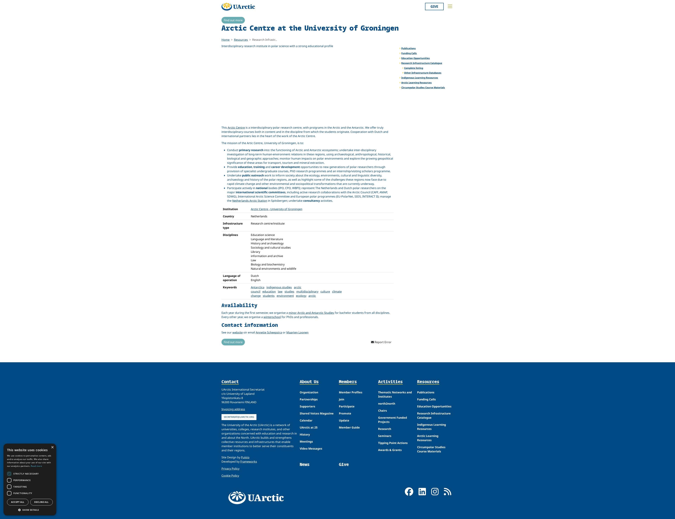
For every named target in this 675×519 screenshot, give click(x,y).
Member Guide (349, 427)
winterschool (272, 317)
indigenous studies (279, 287)
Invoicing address (233, 409)
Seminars (384, 436)
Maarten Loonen (297, 332)
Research (384, 429)
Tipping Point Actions (393, 443)
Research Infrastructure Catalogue (421, 63)
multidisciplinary (307, 291)
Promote (345, 413)
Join (341, 399)
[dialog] (30, 479)
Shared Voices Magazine (317, 413)
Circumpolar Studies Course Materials (423, 87)
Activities (390, 382)
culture (325, 291)
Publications (408, 48)
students (269, 296)
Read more (36, 466)
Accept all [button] (17, 502)
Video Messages (311, 448)
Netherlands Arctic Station (249, 201)
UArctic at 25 (308, 427)
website (237, 332)
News (305, 464)
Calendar (306, 420)
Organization (309, 392)
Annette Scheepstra (269, 332)
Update (344, 420)
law (280, 291)
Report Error (382, 342)
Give (434, 6)
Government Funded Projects (392, 420)
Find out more (233, 20)
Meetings (306, 441)
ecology (301, 296)
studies (289, 291)
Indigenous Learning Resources (419, 77)
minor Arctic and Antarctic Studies (311, 313)
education (269, 291)
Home (225, 40)
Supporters (307, 406)
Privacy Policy (230, 469)
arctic (312, 296)
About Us (309, 382)
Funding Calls (409, 53)
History (305, 434)
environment (285, 296)
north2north (386, 404)
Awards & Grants (390, 450)
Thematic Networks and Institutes (395, 394)
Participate (347, 406)
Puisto (245, 457)
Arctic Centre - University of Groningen (276, 209)
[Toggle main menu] (450, 6)
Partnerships (309, 399)
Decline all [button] (41, 502)
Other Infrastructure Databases (422, 72)
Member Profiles (350, 392)
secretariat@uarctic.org (239, 417)
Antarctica (257, 287)
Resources (241, 40)
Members (348, 382)
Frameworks (248, 461)
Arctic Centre (236, 127)
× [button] (52, 447)
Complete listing (413, 68)
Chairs (382, 411)
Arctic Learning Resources (416, 82)
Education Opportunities (415, 58)
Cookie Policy (230, 476)
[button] (30, 510)
